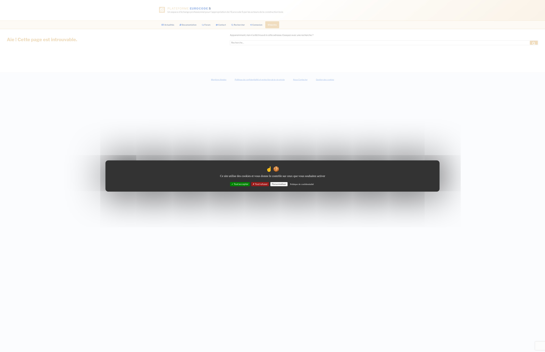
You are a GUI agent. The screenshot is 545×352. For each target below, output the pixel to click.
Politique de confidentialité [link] (302, 184)
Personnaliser (279, 184)
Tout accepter (240, 184)
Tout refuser (261, 184)
